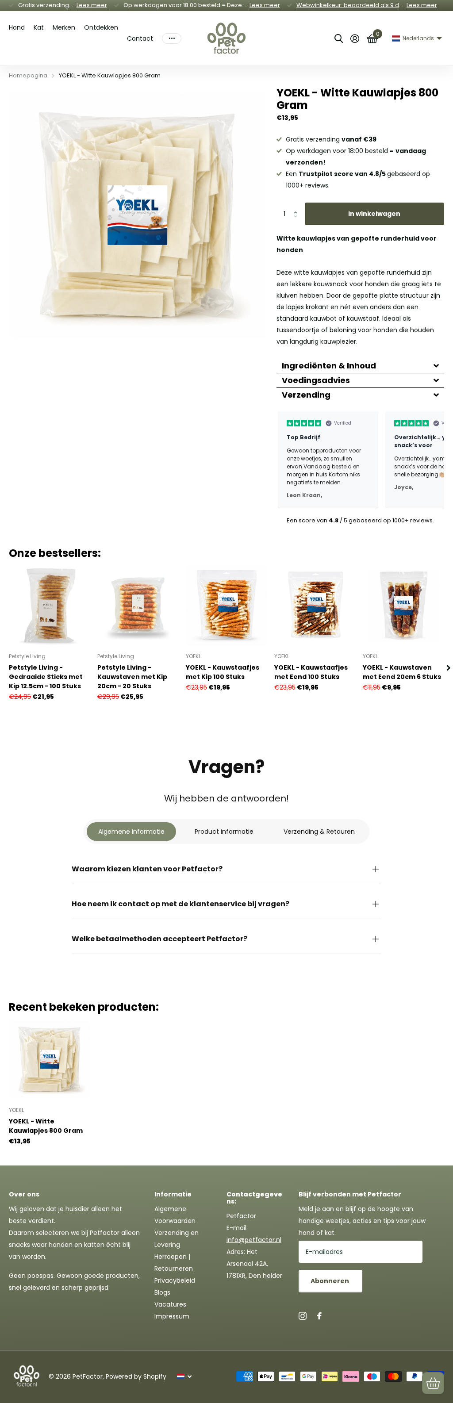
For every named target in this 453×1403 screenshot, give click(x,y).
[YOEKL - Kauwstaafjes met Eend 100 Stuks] (315, 605)
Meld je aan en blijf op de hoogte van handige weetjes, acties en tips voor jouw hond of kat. (362, 1220)
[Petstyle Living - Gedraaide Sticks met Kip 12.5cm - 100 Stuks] (49, 605)
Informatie (173, 1194)
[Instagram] (303, 1316)
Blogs (162, 1292)
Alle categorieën (17, 30)
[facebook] (319, 1315)
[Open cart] (433, 1383)
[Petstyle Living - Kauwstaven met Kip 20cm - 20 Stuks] (138, 605)
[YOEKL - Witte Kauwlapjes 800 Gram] (49, 1059)
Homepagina (28, 75)
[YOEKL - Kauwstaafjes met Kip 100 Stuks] (226, 605)
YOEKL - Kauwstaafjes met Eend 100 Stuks (311, 672)
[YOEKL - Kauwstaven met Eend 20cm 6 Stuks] (403, 605)
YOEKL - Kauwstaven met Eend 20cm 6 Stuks (402, 672)
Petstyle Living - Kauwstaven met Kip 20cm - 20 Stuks (132, 676)
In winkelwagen (374, 213)
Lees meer (92, 5)
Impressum (171, 1316)
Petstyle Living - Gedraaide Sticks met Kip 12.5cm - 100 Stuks (46, 676)
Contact (140, 38)
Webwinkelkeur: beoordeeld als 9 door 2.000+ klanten (374, 5)
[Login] (354, 39)
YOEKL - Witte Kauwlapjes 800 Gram (46, 1126)
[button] (298, 206)
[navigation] (448, 668)
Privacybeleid (174, 1280)
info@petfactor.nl (253, 1239)
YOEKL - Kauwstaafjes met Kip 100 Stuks (222, 672)
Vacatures (170, 1304)
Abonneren (330, 1280)
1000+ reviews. (413, 520)
